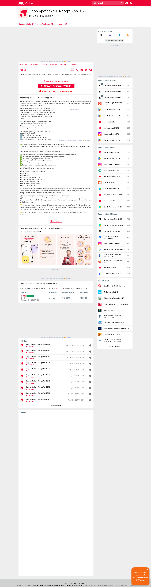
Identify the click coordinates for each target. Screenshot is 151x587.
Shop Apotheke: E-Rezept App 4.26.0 (38, 369)
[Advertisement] (56, 45)
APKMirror (29, 3)
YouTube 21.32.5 (109, 122)
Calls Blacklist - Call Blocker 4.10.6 (115, 286)
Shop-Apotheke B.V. (42, 15)
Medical (23, 70)
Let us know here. (80, 583)
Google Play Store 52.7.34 (112, 110)
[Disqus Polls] (56, 441)
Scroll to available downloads (57, 86)
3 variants (31, 346)
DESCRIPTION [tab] (34, 64)
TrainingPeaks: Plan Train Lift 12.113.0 (116, 328)
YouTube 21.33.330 (110, 267)
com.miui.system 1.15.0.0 (112, 170)
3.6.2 (25, 296)
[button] (72, 70)
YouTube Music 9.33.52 (111, 128)
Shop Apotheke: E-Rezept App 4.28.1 (38, 344)
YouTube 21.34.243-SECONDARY (114, 195)
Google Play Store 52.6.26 (112, 116)
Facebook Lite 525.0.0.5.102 (113, 274)
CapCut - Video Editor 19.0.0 (113, 97)
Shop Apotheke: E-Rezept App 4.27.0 (38, 357)
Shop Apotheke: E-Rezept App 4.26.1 (38, 363)
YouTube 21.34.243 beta (112, 176)
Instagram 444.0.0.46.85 (112, 243)
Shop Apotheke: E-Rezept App (49, 24)
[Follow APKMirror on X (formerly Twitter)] (101, 36)
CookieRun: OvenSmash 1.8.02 (114, 322)
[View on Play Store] (82, 70)
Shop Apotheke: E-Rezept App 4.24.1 (38, 393)
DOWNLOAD (53, 64)
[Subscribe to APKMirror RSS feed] (128, 36)
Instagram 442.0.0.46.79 (112, 164)
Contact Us (86, 585)
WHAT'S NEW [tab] (23, 64)
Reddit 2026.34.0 (109, 182)
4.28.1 (40, 232)
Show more (55, 221)
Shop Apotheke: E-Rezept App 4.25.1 (38, 381)
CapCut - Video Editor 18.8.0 (113, 85)
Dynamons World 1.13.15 (112, 334)
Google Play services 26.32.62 (113, 225)
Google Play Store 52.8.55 (112, 140)
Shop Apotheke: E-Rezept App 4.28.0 (38, 350)
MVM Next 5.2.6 (109, 310)
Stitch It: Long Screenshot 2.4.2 (114, 298)
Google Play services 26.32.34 (113, 207)
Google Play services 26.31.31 (113, 189)
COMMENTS (74, 64)
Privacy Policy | (42, 585)
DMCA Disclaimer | (77, 585)
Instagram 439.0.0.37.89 (112, 134)
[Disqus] (56, 494)
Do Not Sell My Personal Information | (59, 585)
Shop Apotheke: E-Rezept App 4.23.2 (38, 399)
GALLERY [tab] (44, 64)
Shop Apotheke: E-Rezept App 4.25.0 (38, 387)
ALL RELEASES (64, 64)
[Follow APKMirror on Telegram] (119, 36)
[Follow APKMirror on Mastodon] (110, 36)
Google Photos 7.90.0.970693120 (114, 249)
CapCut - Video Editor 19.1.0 (113, 91)
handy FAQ (59, 288)
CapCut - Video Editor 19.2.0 (113, 231)
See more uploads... (56, 405)
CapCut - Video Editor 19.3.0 (113, 219)
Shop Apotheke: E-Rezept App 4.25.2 (38, 375)
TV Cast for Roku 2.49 (111, 292)
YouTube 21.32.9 (109, 201)
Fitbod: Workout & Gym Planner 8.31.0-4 (116, 304)
